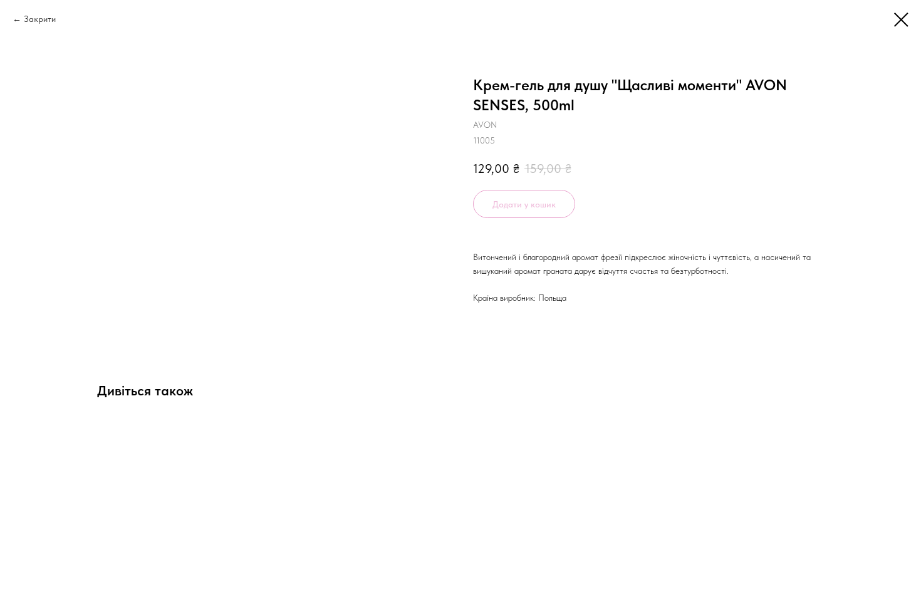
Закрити (40, 19)
